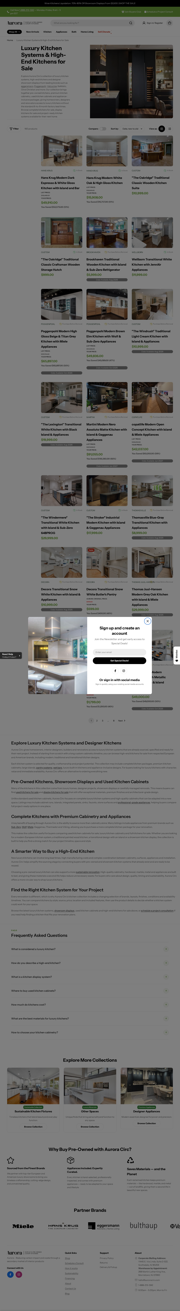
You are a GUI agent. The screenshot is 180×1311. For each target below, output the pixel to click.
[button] (11, 655)
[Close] (147, 621)
